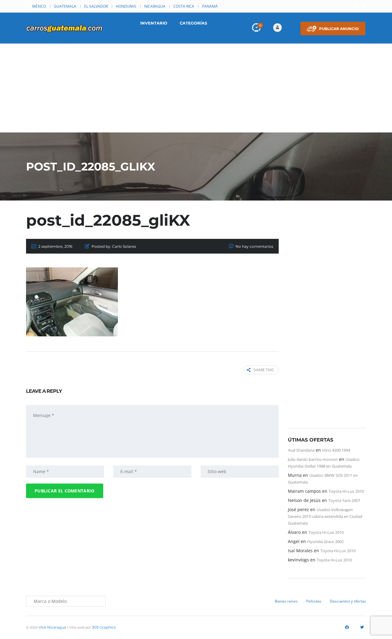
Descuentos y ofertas (348, 601)
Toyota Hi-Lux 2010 (346, 491)
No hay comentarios (254, 246)
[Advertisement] (196, 89)
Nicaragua (154, 6)
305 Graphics (104, 627)
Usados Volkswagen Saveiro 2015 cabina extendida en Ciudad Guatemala (325, 516)
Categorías (193, 23)
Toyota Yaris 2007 (344, 500)
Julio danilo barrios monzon (313, 459)
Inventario (153, 23)
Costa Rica (183, 6)
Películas (313, 601)
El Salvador (96, 6)
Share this (263, 370)
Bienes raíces (286, 601)
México (39, 6)
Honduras (126, 6)
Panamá (210, 6)
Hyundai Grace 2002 (325, 541)
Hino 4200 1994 (336, 450)
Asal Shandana (301, 450)
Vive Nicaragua (52, 627)
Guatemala (65, 6)
